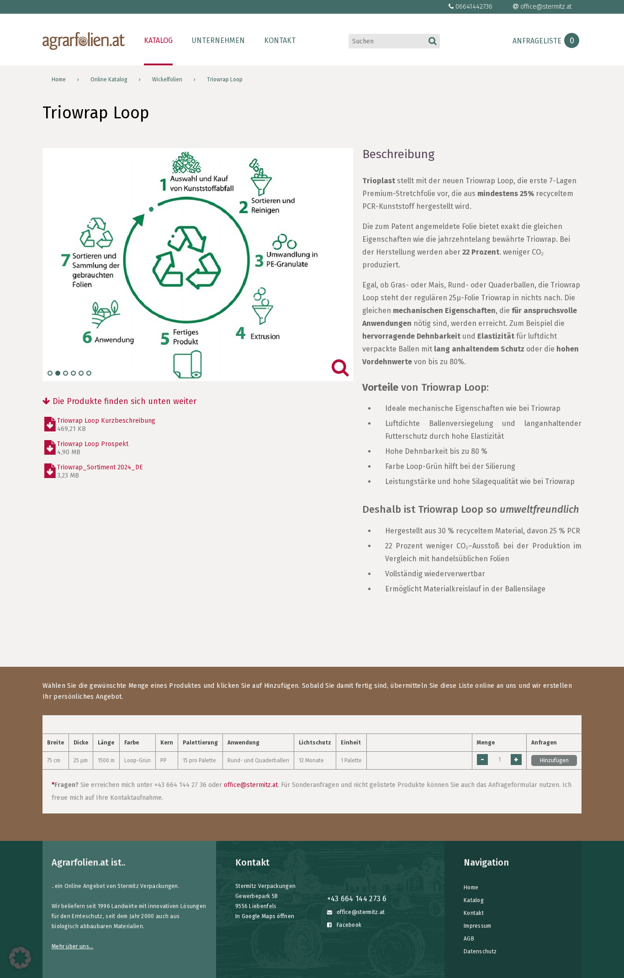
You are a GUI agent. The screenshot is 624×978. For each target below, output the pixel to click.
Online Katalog (108, 79)
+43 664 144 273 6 (357, 898)
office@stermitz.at (545, 7)
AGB (469, 938)
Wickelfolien (167, 79)
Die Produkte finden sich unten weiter (123, 401)
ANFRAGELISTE (543, 41)
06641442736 (473, 7)
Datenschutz (480, 951)
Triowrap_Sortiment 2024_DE (100, 471)
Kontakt (280, 40)
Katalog (158, 40)
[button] (20, 958)
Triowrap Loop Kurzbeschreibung (106, 425)
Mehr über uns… (72, 946)
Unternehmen (218, 40)
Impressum (478, 926)
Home (59, 79)
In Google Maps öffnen (264, 916)
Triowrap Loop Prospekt (92, 448)
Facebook (348, 925)
